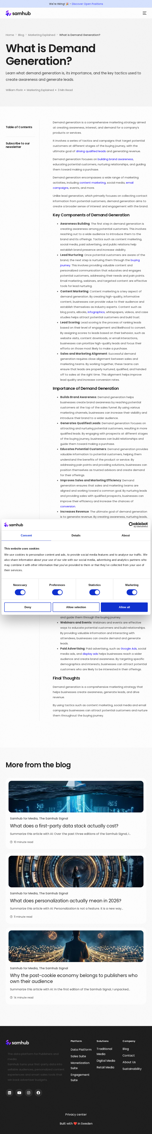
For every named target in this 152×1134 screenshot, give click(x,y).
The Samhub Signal (53, 818)
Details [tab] (76, 535)
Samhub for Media (24, 818)
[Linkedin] (10, 1093)
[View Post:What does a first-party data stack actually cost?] (76, 796)
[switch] (57, 592)
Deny (27, 607)
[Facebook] (38, 1093)
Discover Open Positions (87, 4)
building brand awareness (115, 159)
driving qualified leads (91, 151)
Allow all (124, 607)
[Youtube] (19, 1093)
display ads (90, 654)
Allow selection (76, 607)
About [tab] (126, 535)
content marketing (93, 183)
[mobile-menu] (143, 13)
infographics (96, 312)
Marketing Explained (40, 90)
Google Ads (129, 648)
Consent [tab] (26, 535)
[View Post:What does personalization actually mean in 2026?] (76, 871)
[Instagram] (29, 1093)
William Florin (14, 90)
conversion (67, 506)
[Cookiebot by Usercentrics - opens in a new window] (131, 525)
